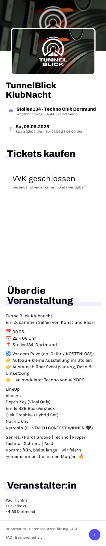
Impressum (16, 528)
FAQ (9, 537)
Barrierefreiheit (28, 537)
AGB (75, 528)
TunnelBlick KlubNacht (31, 90)
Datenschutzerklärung (48, 528)
